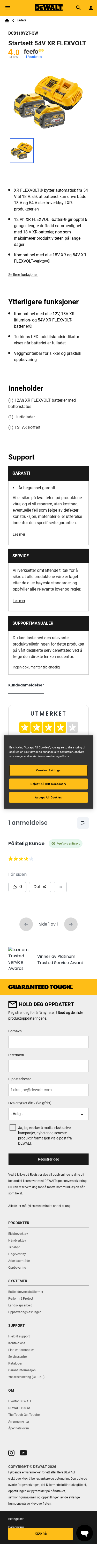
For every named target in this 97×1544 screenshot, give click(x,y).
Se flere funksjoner (23, 274)
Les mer (19, 534)
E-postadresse (19, 1079)
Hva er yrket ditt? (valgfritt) (29, 1103)
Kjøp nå (41, 1533)
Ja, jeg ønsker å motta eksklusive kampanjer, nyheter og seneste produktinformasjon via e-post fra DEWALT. (45, 1135)
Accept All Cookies (48, 797)
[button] (11, 1453)
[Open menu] (8, 8)
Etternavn (16, 1055)
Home (7, 20)
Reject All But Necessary (48, 783)
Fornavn (15, 1031)
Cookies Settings (48, 770)
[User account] (91, 8)
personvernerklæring (72, 1181)
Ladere (21, 20)
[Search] (78, 8)
